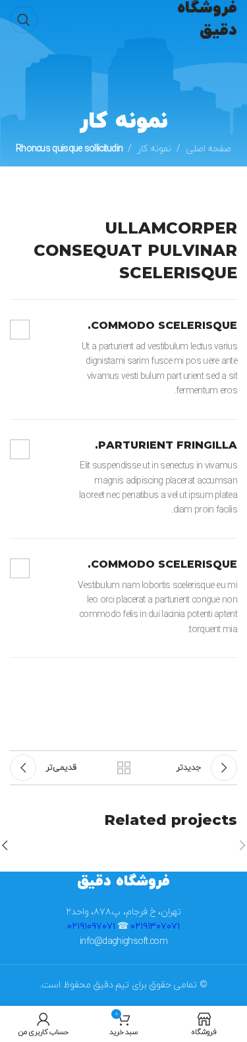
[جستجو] (23, 20)
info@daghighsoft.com (123, 941)
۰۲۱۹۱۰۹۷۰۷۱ (91, 926)
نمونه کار (154, 149)
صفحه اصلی (208, 149)
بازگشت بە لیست (124, 768)
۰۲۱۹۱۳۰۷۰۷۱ (155, 926)
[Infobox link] (123, 359)
